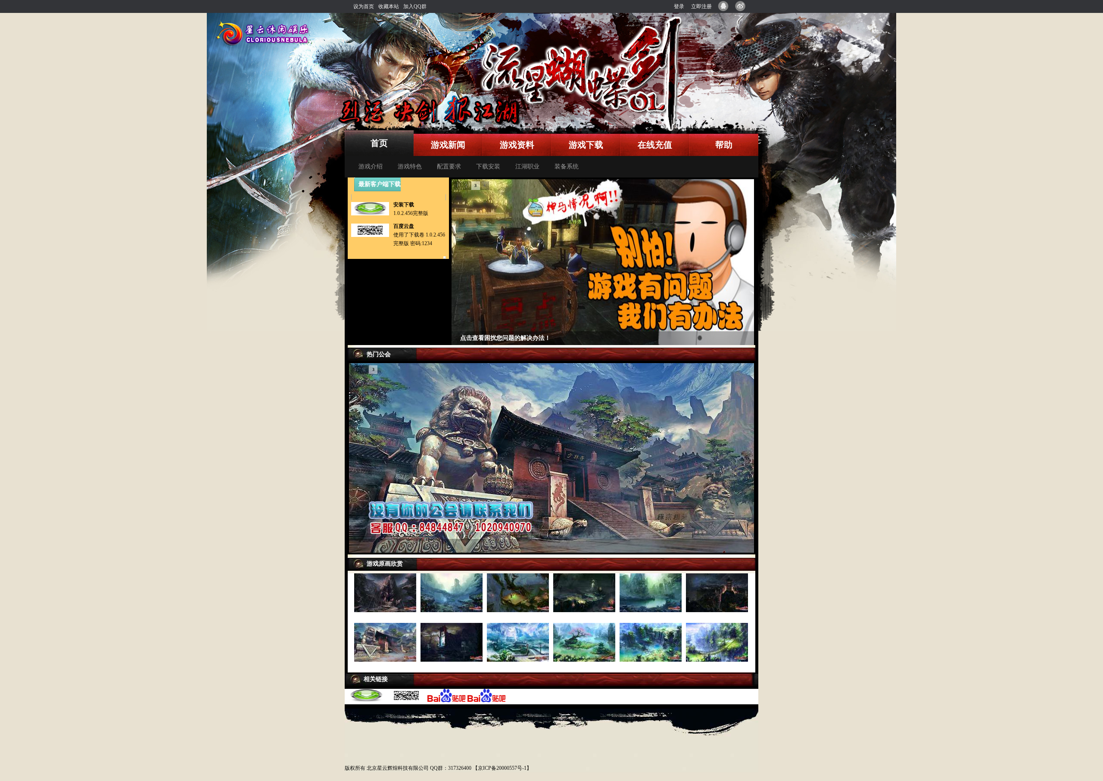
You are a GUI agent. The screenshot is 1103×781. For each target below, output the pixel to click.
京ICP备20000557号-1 (502, 768)
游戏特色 (410, 166)
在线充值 (655, 144)
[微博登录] (743, 6)
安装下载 (403, 205)
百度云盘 (403, 226)
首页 (379, 143)
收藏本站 (388, 6)
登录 (679, 6)
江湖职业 (527, 166)
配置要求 (449, 166)
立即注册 (701, 6)
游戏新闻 (448, 144)
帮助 (723, 144)
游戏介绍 (370, 166)
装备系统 (567, 166)
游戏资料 (517, 144)
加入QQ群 (415, 6)
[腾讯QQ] (725, 6)
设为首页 (363, 6)
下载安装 (488, 166)
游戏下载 (586, 144)
